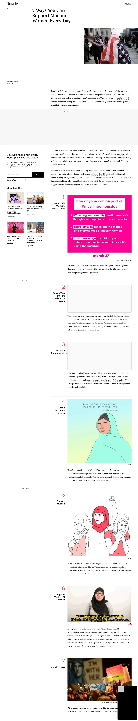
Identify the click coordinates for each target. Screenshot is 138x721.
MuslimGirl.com (65, 150)
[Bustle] (12, 4)
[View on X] (99, 298)
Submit (38, 175)
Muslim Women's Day (84, 94)
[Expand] (120, 687)
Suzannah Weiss (13, 81)
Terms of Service (38, 179)
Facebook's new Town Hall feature (90, 373)
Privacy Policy (12, 180)
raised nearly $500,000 (115, 635)
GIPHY (130, 465)
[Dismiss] (134, 687)
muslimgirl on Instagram (124, 260)
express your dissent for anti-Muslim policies (106, 380)
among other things (99, 174)
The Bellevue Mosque (84, 635)
